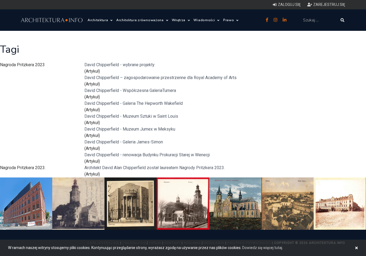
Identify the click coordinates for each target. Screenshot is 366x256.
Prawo (229, 20)
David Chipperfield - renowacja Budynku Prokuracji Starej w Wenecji (147, 154)
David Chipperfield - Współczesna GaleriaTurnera (130, 90)
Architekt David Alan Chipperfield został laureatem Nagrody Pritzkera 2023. (154, 167)
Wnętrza (179, 20)
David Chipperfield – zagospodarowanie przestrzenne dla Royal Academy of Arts (160, 77)
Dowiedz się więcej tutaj (262, 248)
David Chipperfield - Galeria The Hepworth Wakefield (133, 103)
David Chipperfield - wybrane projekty (119, 64)
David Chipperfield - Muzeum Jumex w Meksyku (129, 129)
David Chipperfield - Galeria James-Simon (123, 141)
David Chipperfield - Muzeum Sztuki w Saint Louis (131, 116)
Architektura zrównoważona (140, 20)
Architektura (98, 20)
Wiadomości (204, 20)
